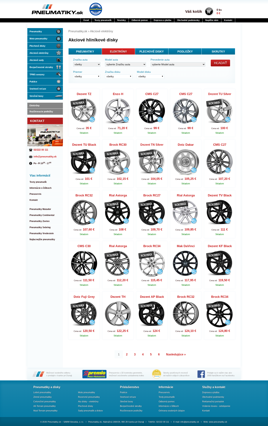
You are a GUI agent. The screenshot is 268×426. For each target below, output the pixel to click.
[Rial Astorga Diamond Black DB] (118, 213)
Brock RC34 (151, 246)
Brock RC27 (151, 195)
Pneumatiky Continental (42, 215)
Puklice (33, 81)
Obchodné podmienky (188, 20)
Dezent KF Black (220, 246)
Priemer (77, 71)
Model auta (111, 59)
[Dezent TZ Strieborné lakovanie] (84, 111)
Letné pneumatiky (42, 392)
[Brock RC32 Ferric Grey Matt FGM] (84, 213)
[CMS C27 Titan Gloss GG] (219, 162)
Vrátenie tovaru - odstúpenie (216, 406)
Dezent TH (117, 297)
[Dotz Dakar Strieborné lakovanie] (185, 162)
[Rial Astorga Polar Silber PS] (185, 213)
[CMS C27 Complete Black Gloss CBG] (152, 111)
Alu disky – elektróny (88, 401)
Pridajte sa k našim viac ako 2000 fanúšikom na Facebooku (220, 374)
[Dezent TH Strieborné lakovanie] (118, 314)
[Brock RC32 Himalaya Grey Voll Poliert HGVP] (185, 314)
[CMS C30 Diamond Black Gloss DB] (84, 264)
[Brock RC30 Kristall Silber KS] (118, 162)
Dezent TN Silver (151, 144)
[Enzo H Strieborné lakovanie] (118, 111)
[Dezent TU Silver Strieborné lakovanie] (219, 111)
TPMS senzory (37, 74)
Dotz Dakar (186, 144)
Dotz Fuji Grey (84, 297)
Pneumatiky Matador (40, 209)
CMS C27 (151, 94)
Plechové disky (37, 46)
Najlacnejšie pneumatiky (42, 239)
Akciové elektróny (39, 53)
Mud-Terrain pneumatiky (45, 410)
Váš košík (193, 11)
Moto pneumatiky (38, 38)
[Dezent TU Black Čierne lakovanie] (84, 162)
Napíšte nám (211, 20)
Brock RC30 (118, 144)
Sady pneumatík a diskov (90, 410)
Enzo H (118, 94)
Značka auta (80, 59)
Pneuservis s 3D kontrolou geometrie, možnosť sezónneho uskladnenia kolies (126, 374)
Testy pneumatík (103, 20)
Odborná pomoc (139, 20)
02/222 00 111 (41, 149)
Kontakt (228, 20)
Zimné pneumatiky (42, 397)
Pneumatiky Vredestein (42, 233)
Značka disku (112, 71)
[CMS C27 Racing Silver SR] (185, 111)
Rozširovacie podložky (41, 111)
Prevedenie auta (160, 59)
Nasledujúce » (176, 354)
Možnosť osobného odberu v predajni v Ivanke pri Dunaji (59, 374)
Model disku (144, 71)
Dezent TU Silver (219, 94)
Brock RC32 (84, 195)
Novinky (121, 20)
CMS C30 (84, 246)
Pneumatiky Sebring (40, 227)
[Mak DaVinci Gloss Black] (185, 264)
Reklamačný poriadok (213, 401)
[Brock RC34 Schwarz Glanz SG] (219, 314)
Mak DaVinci (186, 246)
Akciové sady (37, 60)
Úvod (86, 20)
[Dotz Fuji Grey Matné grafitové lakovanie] (84, 314)
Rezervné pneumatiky (89, 397)
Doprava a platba (162, 20)
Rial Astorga (118, 195)
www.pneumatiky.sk (218, 422)
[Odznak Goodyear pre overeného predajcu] (95, 9)
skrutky (218, 51)
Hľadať (220, 63)
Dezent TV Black (220, 195)
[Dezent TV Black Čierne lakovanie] (219, 213)
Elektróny (35, 105)
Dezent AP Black (152, 297)
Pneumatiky (36, 31)
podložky (185, 51)
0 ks (219, 11)
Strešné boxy (36, 96)
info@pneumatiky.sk (45, 156)
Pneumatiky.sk (49, 9)
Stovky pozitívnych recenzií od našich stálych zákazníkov (176, 374)
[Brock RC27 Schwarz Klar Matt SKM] (152, 213)
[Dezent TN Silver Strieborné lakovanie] (152, 162)
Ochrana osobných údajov (172, 410)
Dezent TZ (84, 94)
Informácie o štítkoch (40, 188)
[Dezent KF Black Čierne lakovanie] (219, 264)
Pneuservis (35, 194)
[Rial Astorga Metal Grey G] (118, 264)
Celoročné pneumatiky (44, 401)
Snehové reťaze (38, 89)
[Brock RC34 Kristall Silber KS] (152, 264)
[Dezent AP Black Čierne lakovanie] (152, 314)
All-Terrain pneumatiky (44, 406)
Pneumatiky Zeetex (40, 221)
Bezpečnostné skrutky (41, 67)
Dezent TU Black (84, 144)
